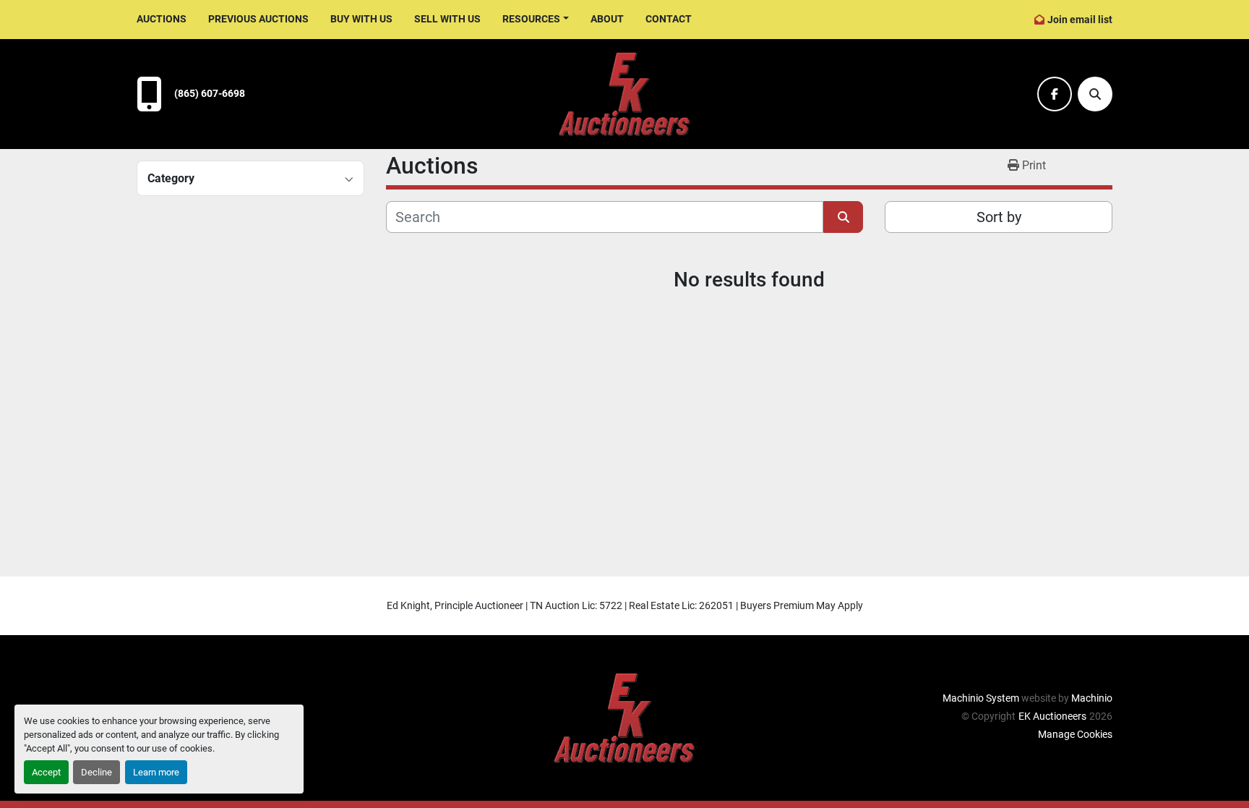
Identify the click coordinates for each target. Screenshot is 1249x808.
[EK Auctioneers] (624, 717)
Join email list (1079, 19)
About (607, 19)
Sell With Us (447, 19)
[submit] (843, 217)
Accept (46, 772)
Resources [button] (531, 19)
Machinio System (981, 698)
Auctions (161, 19)
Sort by (999, 217)
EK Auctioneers (1052, 716)
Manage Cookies (1075, 734)
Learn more (156, 772)
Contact (668, 19)
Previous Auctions (258, 19)
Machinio (1091, 698)
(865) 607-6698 (209, 94)
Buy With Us (361, 19)
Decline (96, 772)
